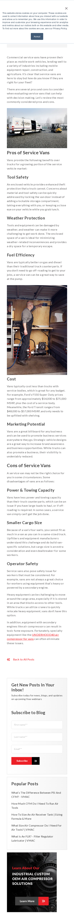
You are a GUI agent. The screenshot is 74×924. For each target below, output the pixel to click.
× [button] (66, 7)
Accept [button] (37, 36)
